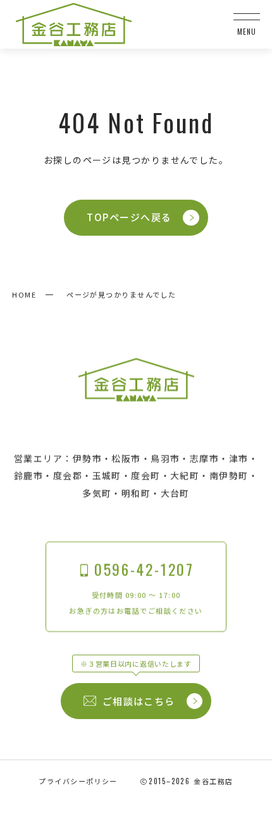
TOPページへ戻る (129, 217)
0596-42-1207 (144, 569)
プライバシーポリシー (78, 781)
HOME (24, 294)
